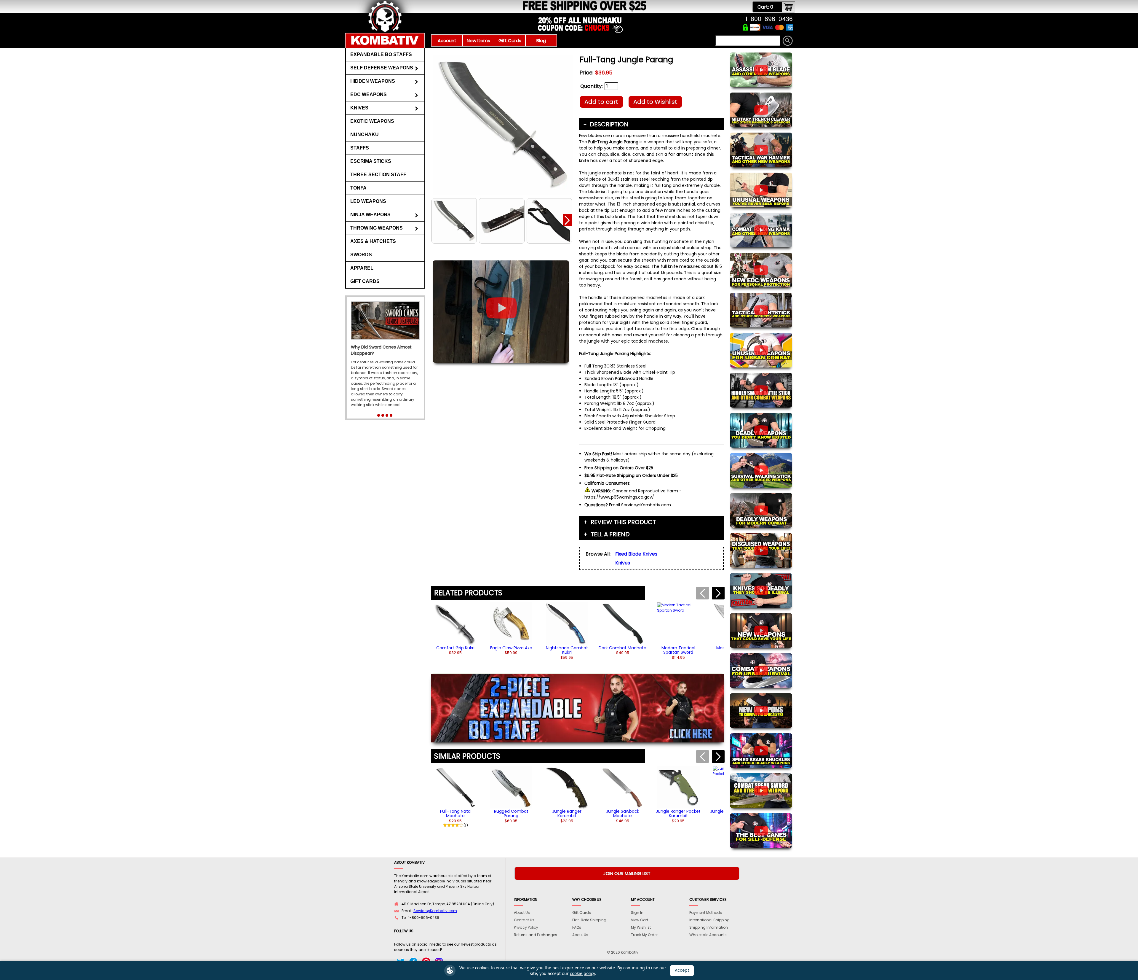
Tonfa (358, 187)
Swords (361, 254)
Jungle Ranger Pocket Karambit (678, 813)
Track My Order (644, 934)
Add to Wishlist (655, 102)
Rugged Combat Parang (511, 813)
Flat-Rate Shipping (589, 919)
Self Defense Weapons (381, 67)
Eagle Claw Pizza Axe (511, 648)
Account (447, 40)
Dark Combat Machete (622, 648)
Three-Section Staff (378, 174)
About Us (522, 912)
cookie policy (582, 973)
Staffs (359, 147)
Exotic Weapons (372, 121)
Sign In (637, 912)
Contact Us (524, 919)
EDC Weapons (368, 94)
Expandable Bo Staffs (381, 54)
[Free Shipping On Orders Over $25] (495, 10)
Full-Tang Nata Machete (455, 813)
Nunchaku (364, 134)
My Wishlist (641, 927)
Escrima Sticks (370, 161)
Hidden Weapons (372, 81)
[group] (455, 628)
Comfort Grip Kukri (455, 648)
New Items (478, 40)
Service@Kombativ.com (435, 910)
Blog (541, 40)
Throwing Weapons (376, 227)
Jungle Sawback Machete (622, 813)
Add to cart (601, 102)
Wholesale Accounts (708, 934)
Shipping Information (708, 927)
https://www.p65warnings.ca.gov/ (619, 497)
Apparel (361, 268)
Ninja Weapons (370, 214)
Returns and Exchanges (535, 934)
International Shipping (709, 919)
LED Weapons (368, 201)
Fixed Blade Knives (636, 554)
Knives (359, 107)
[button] (567, 220)
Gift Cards (509, 40)
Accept (682, 970)
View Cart (639, 919)
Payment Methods (705, 912)
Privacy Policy (526, 927)
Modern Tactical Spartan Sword (678, 650)
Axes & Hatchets (373, 241)
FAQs (576, 927)
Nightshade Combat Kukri (567, 650)
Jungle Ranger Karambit (566, 813)
